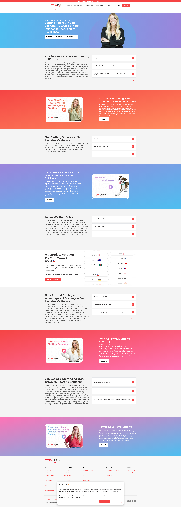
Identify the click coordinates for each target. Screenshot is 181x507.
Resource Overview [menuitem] (88, 470)
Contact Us (49, 199)
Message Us (104, 119)
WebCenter (117, 5)
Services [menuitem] (47, 468)
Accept (105, 501)
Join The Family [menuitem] (68, 475)
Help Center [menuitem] (86, 480)
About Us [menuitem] (66, 470)
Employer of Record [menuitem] (50, 473)
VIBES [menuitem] (129, 468)
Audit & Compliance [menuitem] (50, 488)
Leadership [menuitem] (67, 473)
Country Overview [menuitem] (49, 490)
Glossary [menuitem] (85, 473)
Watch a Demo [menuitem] (109, 473)
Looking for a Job (71, 36)
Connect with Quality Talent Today (55, 36)
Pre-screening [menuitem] (48, 480)
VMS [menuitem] (46, 485)
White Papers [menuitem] (67, 478)
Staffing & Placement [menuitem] (50, 475)
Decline (116, 501)
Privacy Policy (64, 493)
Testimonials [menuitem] (67, 480)
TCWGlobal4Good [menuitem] (131, 473)
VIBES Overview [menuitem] (131, 470)
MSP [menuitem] (46, 483)
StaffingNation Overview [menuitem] (112, 470)
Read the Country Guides (53, 279)
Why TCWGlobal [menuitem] (69, 468)
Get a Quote (126, 5)
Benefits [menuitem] (47, 478)
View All (132, 81)
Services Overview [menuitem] (49, 470)
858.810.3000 (49, 499)
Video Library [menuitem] (86, 478)
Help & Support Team (98, 1)
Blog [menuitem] (84, 475)
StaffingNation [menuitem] (111, 468)
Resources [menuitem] (86, 468)
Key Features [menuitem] (109, 475)
